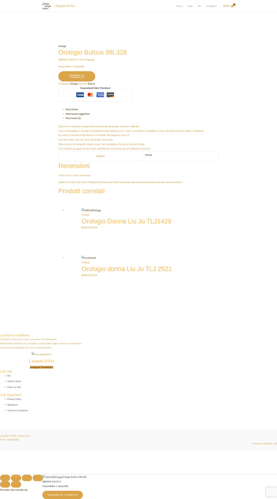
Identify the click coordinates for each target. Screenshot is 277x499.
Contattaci (211, 6)
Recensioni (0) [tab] (73, 118)
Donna (148, 155)
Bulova (91, 83)
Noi (199, 6)
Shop (190, 6)
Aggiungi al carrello (77, 76)
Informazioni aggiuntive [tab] (78, 113)
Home (179, 6)
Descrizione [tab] (72, 109)
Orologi (62, 46)
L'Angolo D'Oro (64, 6)
